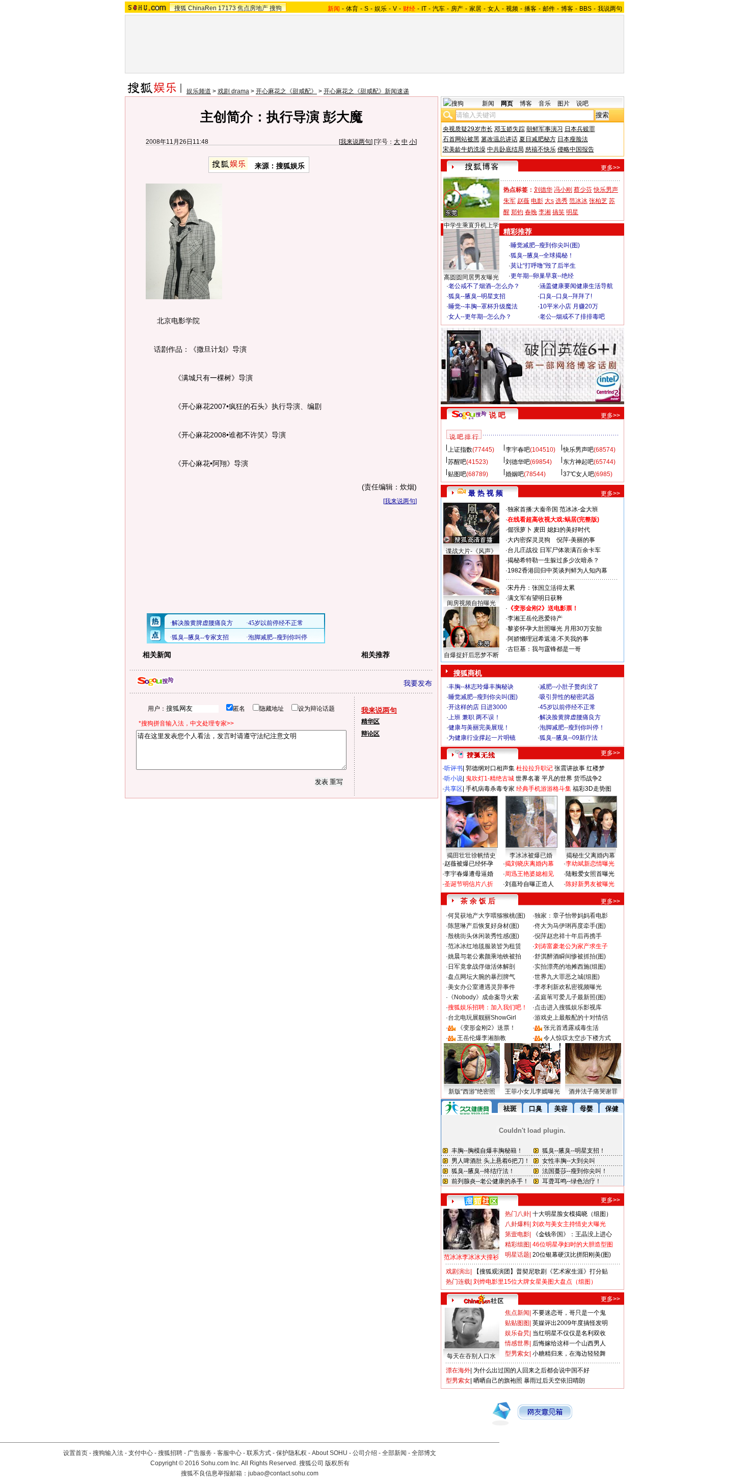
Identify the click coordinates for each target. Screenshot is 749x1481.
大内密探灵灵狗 (528, 539)
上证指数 (460, 449)
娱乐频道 (198, 91)
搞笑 (558, 212)
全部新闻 (394, 1453)
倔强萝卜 (519, 529)
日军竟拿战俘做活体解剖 (481, 966)
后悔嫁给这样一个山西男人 (569, 1343)
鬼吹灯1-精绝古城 (490, 778)
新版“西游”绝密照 (471, 1091)
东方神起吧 (578, 461)
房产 (457, 8)
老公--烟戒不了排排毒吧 (572, 316)
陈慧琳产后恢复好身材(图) (483, 925)
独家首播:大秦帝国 (532, 509)
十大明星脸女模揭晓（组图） (572, 1213)
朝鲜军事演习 (544, 129)
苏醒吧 (457, 461)
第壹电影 (517, 1234)
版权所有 (337, 1463)
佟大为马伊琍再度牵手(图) (570, 925)
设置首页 (75, 1453)
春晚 (531, 212)
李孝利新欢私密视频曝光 (568, 987)
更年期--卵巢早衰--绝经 (542, 275)
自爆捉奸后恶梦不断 (471, 655)
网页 (507, 103)
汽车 (439, 8)
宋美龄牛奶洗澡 (464, 149)
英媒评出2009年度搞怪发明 (570, 1323)
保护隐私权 (291, 1453)
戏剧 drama (233, 91)
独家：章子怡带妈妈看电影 (571, 915)
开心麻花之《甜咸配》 (286, 91)
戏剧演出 (458, 1271)
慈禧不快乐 (540, 149)
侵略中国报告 (575, 149)
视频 (512, 8)
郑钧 (517, 212)
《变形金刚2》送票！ (486, 1027)
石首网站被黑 (461, 139)
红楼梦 (595, 768)
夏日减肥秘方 (537, 139)
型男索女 (517, 1353)
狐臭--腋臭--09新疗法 (569, 737)
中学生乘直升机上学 (471, 225)
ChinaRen (202, 8)
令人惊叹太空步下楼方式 (577, 1038)
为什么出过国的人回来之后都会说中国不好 (531, 1370)
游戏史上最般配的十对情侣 (571, 1017)
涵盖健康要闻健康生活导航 (576, 286)
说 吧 (497, 415)
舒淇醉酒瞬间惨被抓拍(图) (570, 956)
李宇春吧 (517, 449)
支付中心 (140, 1453)
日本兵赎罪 (580, 129)
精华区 (370, 721)
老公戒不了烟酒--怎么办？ (484, 286)
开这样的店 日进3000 (477, 707)
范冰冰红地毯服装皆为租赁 (484, 946)
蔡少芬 (583, 189)
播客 (530, 8)
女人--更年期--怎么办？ (480, 316)
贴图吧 (457, 474)
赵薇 (523, 200)
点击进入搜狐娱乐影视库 (568, 1007)
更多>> (610, 167)
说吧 (582, 103)
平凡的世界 (557, 778)
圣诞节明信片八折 (468, 884)
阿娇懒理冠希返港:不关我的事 (547, 638)
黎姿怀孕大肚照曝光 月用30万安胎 (554, 628)
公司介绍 (365, 1453)
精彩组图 (517, 1244)
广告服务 (200, 1453)
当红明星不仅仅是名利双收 (569, 1333)
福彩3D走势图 (592, 788)
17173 (227, 8)
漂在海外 (458, 1370)
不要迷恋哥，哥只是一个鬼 (569, 1312)
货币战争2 (588, 778)
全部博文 (424, 1453)
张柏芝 (598, 200)
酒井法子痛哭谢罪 (593, 1091)
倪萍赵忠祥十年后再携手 (568, 936)
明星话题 (517, 1254)
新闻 (488, 103)
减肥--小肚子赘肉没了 (569, 686)
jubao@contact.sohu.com (283, 1473)
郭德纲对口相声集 (490, 768)
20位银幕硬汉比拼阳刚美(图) (571, 1254)
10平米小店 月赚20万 (569, 306)
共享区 (453, 788)
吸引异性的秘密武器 (567, 696)
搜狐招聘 (170, 1453)
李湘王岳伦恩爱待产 (535, 618)
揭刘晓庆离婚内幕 (529, 863)
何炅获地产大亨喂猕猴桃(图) (486, 915)
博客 (567, 8)
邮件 (549, 8)
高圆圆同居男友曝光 (471, 277)
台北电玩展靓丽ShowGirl (482, 1017)
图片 (563, 103)
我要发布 (418, 683)
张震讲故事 (569, 768)
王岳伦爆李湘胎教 (481, 1038)
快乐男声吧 (578, 449)
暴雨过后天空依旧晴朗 (554, 1380)
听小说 (453, 778)
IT (423, 8)
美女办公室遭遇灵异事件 (481, 987)
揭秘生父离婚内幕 (590, 855)
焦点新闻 (517, 1312)
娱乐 (380, 8)
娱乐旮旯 (517, 1333)
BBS (585, 8)
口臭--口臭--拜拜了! (566, 296)
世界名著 (528, 778)
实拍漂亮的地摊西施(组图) (570, 966)
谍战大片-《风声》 (471, 551)
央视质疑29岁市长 (468, 129)
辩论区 (370, 733)
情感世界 (517, 1343)
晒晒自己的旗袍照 (497, 1380)
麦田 (539, 529)
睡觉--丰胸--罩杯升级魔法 (483, 306)
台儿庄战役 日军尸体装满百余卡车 (554, 550)
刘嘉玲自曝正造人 (529, 884)
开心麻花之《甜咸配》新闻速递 (366, 91)
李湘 (545, 212)
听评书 (453, 768)
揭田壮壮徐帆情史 (471, 855)
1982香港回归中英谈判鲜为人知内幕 (557, 570)
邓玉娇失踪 (509, 129)
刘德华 (543, 189)
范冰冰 (578, 200)
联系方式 (259, 1453)
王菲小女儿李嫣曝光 (532, 1091)
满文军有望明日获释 (535, 598)
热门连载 (458, 1281)
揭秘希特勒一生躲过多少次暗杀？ (553, 560)
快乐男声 (606, 189)
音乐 (545, 103)
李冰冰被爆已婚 (531, 855)
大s (549, 200)
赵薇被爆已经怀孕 (468, 863)
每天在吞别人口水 (471, 1356)
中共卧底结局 (505, 149)
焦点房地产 (252, 8)
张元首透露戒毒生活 (571, 1027)
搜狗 (276, 8)
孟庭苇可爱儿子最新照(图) (570, 997)
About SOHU (329, 1453)
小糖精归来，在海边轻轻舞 (569, 1353)
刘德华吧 (517, 461)
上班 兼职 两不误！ (474, 717)
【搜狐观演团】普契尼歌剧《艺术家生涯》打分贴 (540, 1271)
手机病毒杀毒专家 (490, 788)
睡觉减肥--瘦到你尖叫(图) (545, 245)
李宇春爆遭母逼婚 (468, 873)
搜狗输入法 (108, 1453)
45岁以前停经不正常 (568, 707)
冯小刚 (563, 189)
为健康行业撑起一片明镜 (482, 737)
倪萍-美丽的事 (575, 539)
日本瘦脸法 (572, 139)
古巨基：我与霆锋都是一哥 (544, 649)
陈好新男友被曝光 (590, 884)
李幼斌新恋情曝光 (590, 863)
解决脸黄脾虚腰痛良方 (570, 717)
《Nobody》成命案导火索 (483, 997)
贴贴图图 (517, 1323)
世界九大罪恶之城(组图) (567, 976)
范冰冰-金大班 (578, 509)
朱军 (509, 200)
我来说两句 (355, 141)
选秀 (561, 200)
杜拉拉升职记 (534, 768)
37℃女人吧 (578, 474)
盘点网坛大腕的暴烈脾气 (481, 976)
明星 (572, 212)
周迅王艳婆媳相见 (529, 873)
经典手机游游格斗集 (543, 788)
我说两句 (610, 8)
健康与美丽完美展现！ (479, 727)
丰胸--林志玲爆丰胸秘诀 (481, 686)
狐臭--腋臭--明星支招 (476, 296)
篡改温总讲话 (499, 139)
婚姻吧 (514, 474)
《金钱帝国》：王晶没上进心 (572, 1234)
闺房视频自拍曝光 (471, 603)
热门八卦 (517, 1213)
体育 (352, 8)
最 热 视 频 (485, 493)
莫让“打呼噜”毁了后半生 (543, 265)
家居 (475, 8)
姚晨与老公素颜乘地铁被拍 (484, 956)
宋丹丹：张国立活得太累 (541, 587)
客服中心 (229, 1453)
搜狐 (180, 8)
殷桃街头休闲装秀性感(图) (483, 936)
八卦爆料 (517, 1224)
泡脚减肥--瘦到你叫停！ (572, 727)
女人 (494, 8)
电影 (537, 200)
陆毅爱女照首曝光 (590, 873)
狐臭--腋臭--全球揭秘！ (542, 255)
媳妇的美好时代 (568, 529)
